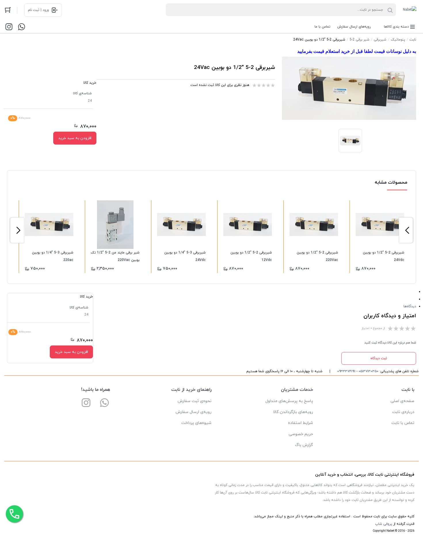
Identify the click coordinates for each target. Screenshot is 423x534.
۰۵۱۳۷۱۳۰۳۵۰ (368, 371)
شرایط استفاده (300, 423)
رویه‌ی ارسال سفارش (194, 412)
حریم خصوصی (301, 434)
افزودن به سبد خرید (75, 138)
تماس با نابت (402, 423)
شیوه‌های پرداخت (196, 423)
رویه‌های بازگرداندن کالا (293, 412)
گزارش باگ (304, 445)
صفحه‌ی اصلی (402, 401)
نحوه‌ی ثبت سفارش (195, 401)
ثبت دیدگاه (378, 358)
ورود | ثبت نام (38, 10)
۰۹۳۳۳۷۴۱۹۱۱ (346, 371)
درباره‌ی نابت (403, 412)
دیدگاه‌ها (409, 306)
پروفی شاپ (383, 524)
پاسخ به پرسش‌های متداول (289, 401)
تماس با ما (322, 26)
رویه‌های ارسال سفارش (354, 26)
